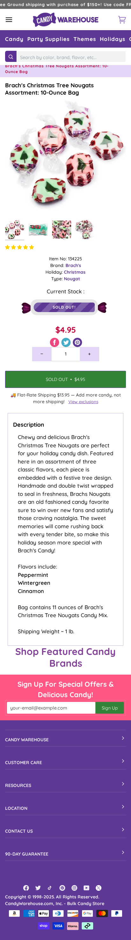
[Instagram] (74, 888)
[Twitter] (38, 888)
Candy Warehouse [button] (27, 740)
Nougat (72, 279)
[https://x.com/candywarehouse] (98, 888)
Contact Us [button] (19, 831)
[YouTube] (86, 888)
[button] (14, 39)
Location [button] (16, 808)
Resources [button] (18, 785)
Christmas (75, 272)
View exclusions (83, 401)
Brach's (73, 265)
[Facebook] (26, 888)
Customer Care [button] (23, 762)
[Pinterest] (62, 888)
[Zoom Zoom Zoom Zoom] (65, 156)
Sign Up (110, 708)
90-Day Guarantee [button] (26, 854)
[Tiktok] (50, 888)
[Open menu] (14, 19)
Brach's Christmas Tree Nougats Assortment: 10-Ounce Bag (49, 89)
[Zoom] (17, 204)
